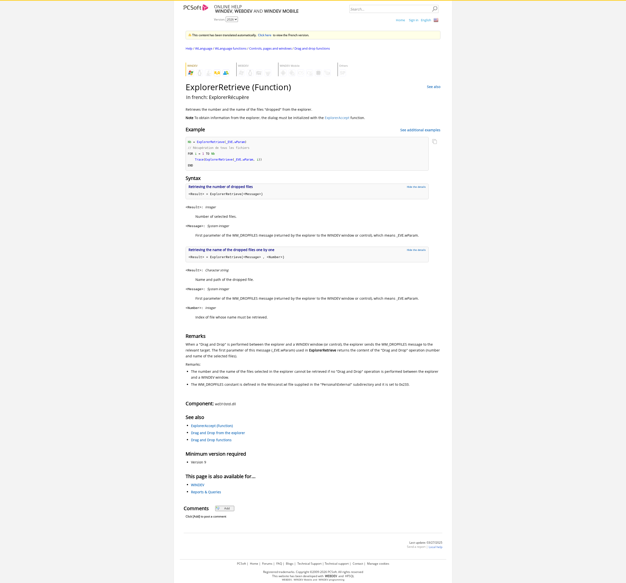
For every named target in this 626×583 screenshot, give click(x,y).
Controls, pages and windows (270, 48)
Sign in (413, 20)
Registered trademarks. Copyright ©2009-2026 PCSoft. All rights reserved (313, 572)
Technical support (337, 563)
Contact (358, 563)
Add (227, 508)
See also (433, 86)
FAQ (279, 563)
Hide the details (416, 186)
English (426, 20)
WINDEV (197, 485)
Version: (220, 19)
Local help (435, 547)
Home (400, 20)
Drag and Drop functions (211, 440)
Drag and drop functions (312, 48)
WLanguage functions (230, 48)
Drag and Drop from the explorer (218, 432)
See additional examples (420, 129)
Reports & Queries (206, 492)
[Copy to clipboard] (434, 142)
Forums (267, 563)
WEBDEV (287, 579)
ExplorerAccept (337, 117)
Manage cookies (378, 563)
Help (189, 48)
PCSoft (241, 563)
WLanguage (203, 48)
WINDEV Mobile (303, 579)
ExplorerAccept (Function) (212, 425)
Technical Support (309, 563)
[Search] (434, 9)
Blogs (289, 563)
